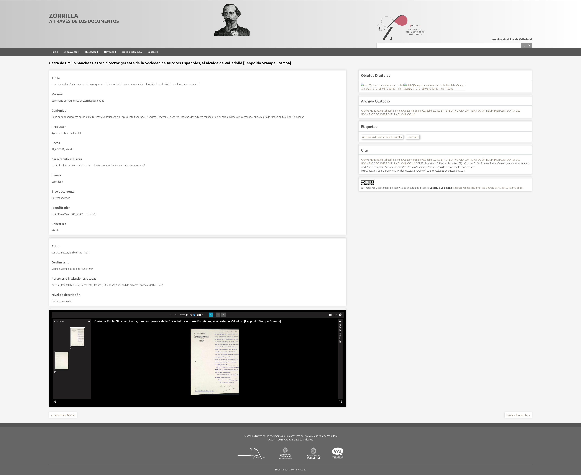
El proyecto (70, 52)
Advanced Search (523, 45)
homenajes (412, 137)
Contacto (153, 52)
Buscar (529, 45)
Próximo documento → (518, 415)
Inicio (55, 52)
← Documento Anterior (63, 415)
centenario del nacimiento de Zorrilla (382, 137)
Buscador (90, 52)
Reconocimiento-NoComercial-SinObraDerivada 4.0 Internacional (488, 187)
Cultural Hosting (297, 469)
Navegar (109, 52)
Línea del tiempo (132, 52)
